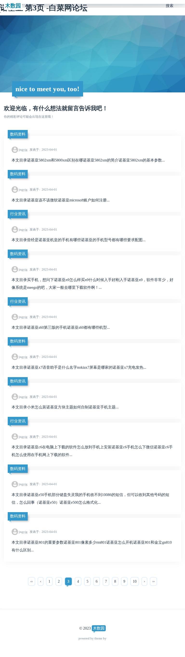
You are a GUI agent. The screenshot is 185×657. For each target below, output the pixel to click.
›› (153, 581)
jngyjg (23, 149)
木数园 (13, 6)
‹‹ (31, 581)
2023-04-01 (43, 149)
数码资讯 (18, 254)
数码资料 (18, 134)
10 (135, 581)
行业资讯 (18, 214)
